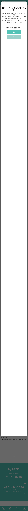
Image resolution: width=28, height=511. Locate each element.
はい (14, 32)
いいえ (14, 37)
